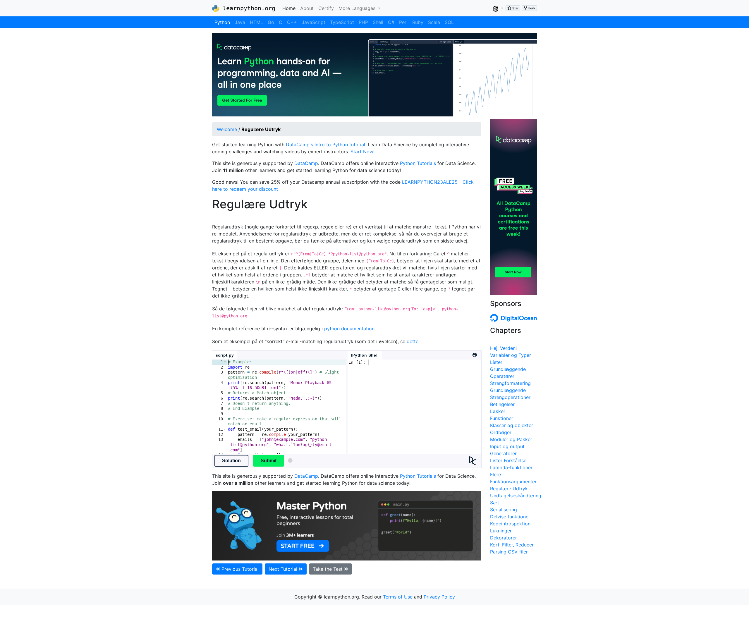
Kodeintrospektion (510, 524)
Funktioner (501, 418)
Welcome (227, 129)
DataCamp (306, 163)
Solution (231, 460)
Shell (378, 22)
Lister (496, 362)
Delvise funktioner (510, 517)
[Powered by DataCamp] (475, 460)
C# (391, 22)
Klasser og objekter (511, 425)
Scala (434, 22)
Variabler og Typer (510, 355)
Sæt (494, 502)
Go (271, 22)
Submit (268, 460)
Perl (403, 22)
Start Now (362, 151)
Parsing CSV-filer (509, 552)
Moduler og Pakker (511, 439)
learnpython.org (247, 8)
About (307, 8)
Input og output (507, 446)
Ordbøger (500, 432)
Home (290, 8)
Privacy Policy (439, 597)
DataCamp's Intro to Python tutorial (325, 144)
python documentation (349, 328)
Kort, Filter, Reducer (512, 545)
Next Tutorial (284, 569)
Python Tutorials (418, 163)
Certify (326, 8)
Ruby (417, 22)
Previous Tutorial (239, 569)
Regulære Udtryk (509, 488)
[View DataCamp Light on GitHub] (474, 353)
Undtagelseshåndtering (515, 495)
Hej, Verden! (503, 348)
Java (240, 22)
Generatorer (503, 453)
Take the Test (328, 569)
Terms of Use (398, 597)
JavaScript (313, 22)
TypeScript (342, 22)
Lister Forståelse (508, 460)
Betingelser (502, 404)
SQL (449, 22)
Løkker (497, 411)
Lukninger (501, 531)
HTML (256, 22)
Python (222, 22)
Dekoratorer (503, 538)
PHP (363, 22)
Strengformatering (510, 383)
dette (412, 341)
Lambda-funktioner (511, 467)
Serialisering (503, 510)
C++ (292, 22)
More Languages (358, 8)
